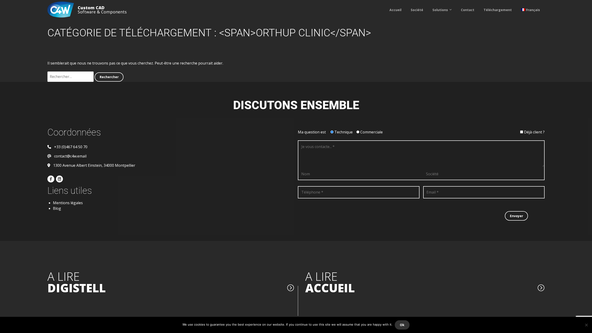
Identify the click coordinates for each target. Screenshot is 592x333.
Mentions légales (68, 202)
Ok (402, 325)
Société (417, 10)
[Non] (586, 325)
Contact (467, 10)
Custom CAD (91, 7)
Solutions (440, 10)
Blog (57, 208)
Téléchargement (498, 10)
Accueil (395, 10)
